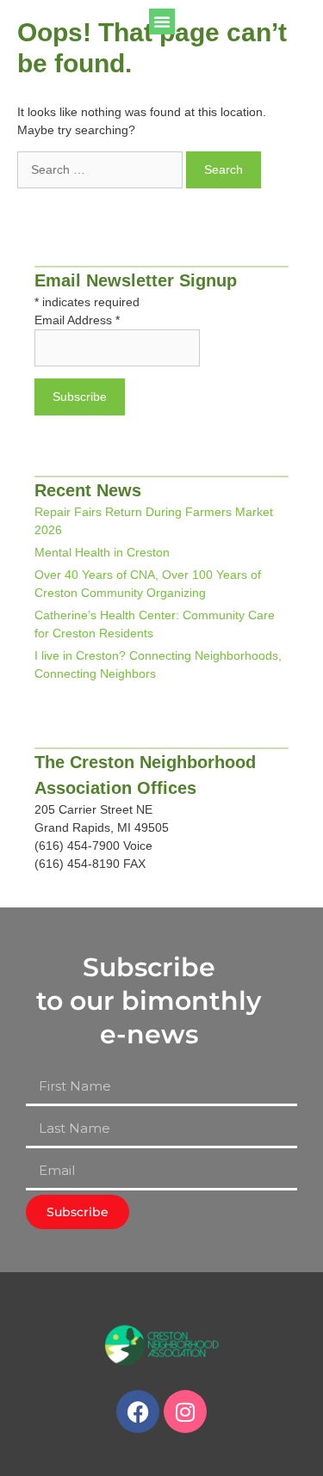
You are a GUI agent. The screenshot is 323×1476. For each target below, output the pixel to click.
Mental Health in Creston (102, 552)
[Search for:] (101, 169)
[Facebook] (137, 1411)
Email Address (77, 320)
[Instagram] (185, 1411)
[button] (162, 21)
